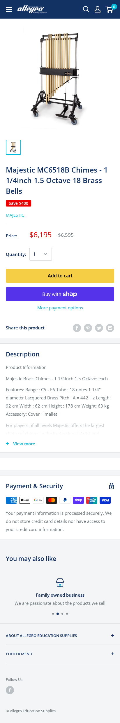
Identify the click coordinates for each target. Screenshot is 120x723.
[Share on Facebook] (77, 327)
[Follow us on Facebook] (10, 690)
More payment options (60, 308)
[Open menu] (9, 9)
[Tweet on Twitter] (99, 327)
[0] (109, 9)
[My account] (97, 9)
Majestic (15, 215)
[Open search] (86, 9)
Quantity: (16, 254)
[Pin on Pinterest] (88, 327)
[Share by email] (110, 327)
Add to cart (60, 275)
